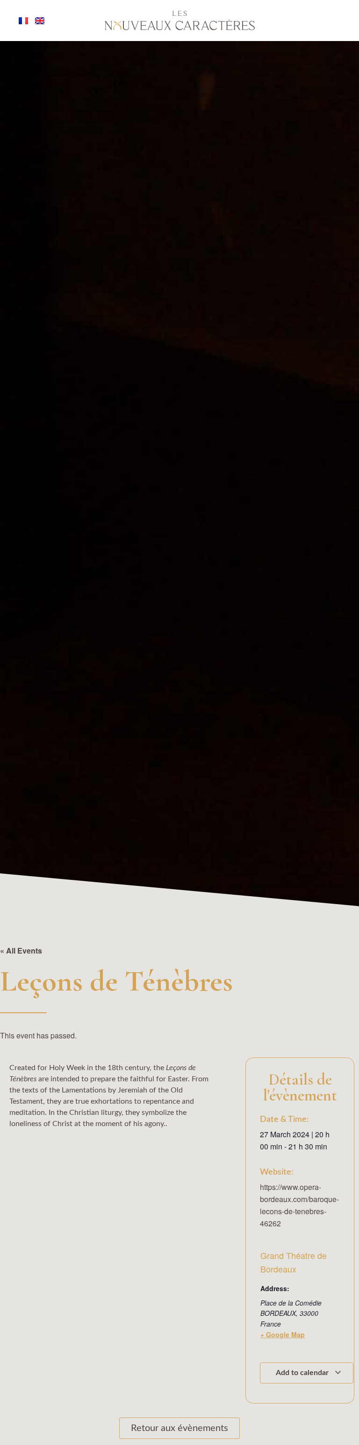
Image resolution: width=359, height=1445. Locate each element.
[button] (28, 1419)
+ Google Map (282, 1334)
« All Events (21, 950)
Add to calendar (303, 1372)
